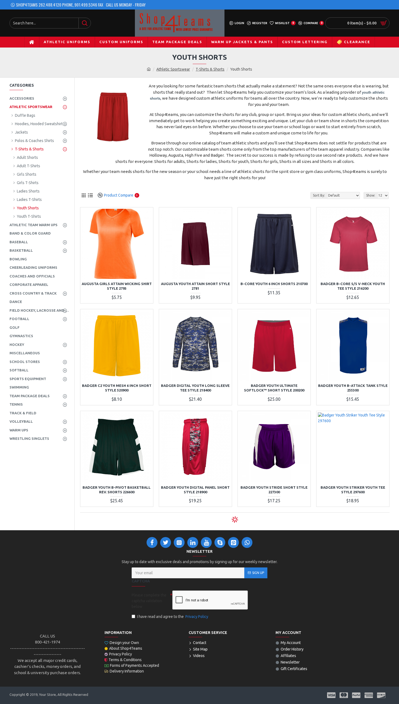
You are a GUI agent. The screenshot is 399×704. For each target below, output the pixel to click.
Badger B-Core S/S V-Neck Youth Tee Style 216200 (353, 286)
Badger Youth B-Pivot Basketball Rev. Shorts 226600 (117, 489)
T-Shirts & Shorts (210, 69)
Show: (370, 195)
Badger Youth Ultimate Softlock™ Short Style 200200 (274, 388)
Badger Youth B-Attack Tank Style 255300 (353, 388)
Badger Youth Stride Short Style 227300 (274, 489)
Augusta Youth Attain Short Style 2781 (195, 286)
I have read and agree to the (172, 616)
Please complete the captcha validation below (149, 601)
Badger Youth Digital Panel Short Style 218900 (195, 489)
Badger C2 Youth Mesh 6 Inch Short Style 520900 (116, 388)
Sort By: (319, 195)
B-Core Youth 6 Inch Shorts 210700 (274, 284)
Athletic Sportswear (173, 69)
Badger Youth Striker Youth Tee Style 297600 (353, 489)
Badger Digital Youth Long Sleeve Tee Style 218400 (195, 388)
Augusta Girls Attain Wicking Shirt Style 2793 (117, 286)
